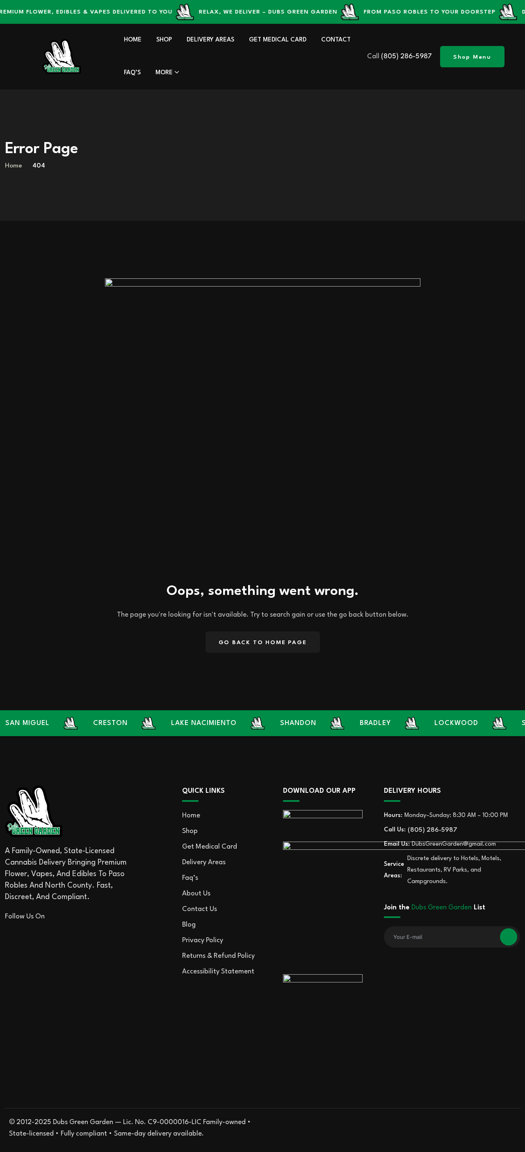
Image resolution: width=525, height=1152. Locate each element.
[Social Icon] (55, 916)
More (164, 73)
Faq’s (132, 73)
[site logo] (62, 56)
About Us (196, 893)
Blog (189, 924)
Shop (164, 40)
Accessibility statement (218, 971)
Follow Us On (25, 916)
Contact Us (199, 909)
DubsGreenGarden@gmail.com (454, 844)
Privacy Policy (202, 940)
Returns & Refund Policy (218, 955)
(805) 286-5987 (406, 56)
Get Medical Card (277, 40)
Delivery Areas (210, 40)
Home (133, 40)
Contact (336, 40)
